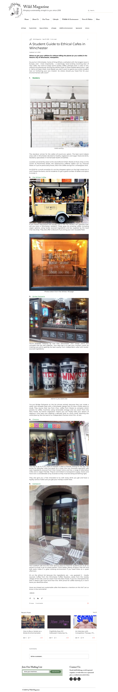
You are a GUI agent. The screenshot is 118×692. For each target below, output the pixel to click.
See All (95, 612)
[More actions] (88, 39)
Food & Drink (32, 28)
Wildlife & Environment (66, 28)
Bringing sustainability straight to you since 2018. (42, 10)
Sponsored (79, 28)
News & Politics (44, 28)
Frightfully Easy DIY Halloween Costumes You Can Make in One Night (58, 632)
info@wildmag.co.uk (80, 670)
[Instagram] (71, 679)
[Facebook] (75, 679)
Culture (87, 28)
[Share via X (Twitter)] (34, 598)
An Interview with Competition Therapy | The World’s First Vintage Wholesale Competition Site (85, 632)
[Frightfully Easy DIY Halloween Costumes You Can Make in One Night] (59, 621)
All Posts (23, 28)
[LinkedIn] (79, 679)
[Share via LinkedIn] (38, 598)
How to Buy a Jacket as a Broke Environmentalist (32, 632)
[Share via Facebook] (30, 598)
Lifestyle (53, 28)
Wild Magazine (36, 7)
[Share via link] (42, 598)
